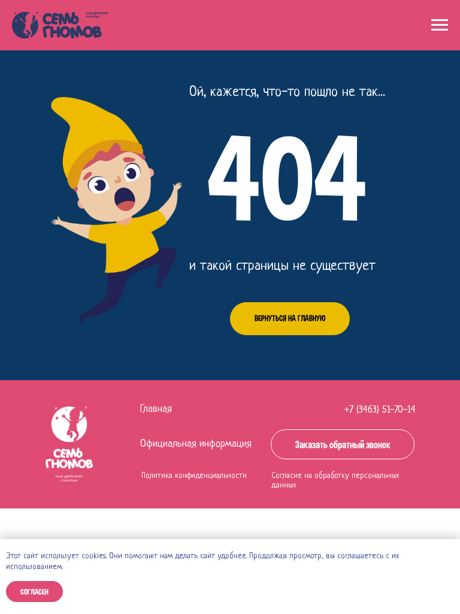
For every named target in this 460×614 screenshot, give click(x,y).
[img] (69, 444)
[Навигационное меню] (439, 25)
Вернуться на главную (290, 318)
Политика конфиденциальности (194, 475)
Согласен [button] (34, 592)
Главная (156, 409)
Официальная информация (196, 444)
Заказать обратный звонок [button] (343, 444)
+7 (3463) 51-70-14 (380, 410)
